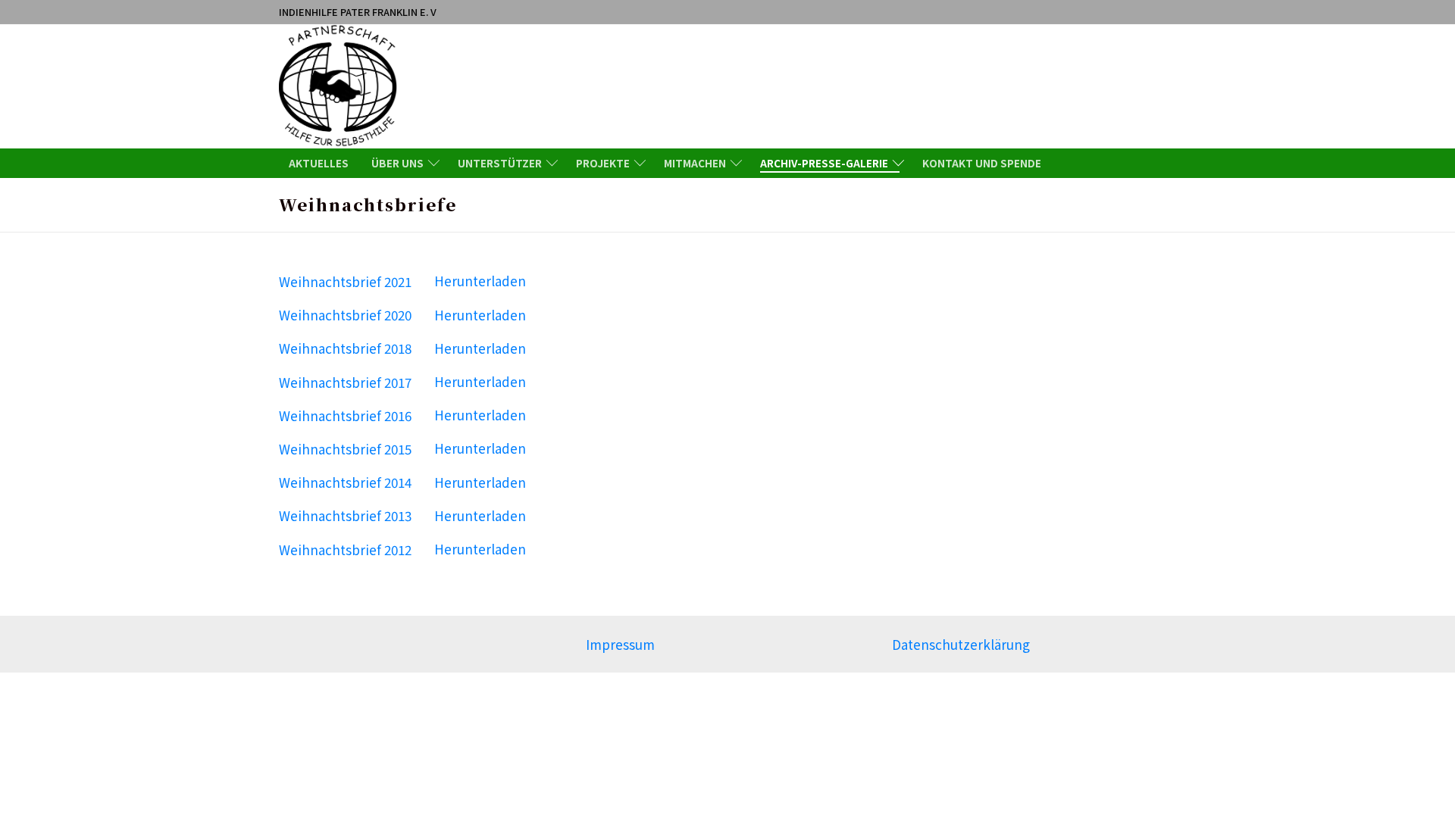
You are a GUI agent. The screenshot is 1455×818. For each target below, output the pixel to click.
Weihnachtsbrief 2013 (345, 515)
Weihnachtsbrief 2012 (345, 548)
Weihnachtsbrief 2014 (345, 482)
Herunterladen (480, 280)
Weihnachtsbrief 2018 (345, 348)
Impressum (620, 644)
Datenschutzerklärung (961, 644)
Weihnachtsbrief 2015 (345, 448)
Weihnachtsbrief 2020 (345, 314)
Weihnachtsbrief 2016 (345, 414)
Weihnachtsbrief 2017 (345, 381)
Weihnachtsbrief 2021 (345, 280)
